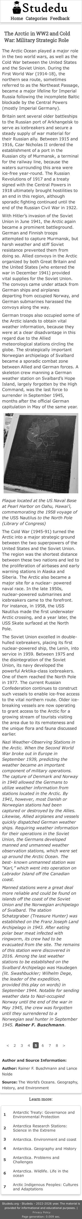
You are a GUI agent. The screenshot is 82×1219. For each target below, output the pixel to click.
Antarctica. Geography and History (44, 1148)
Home (17, 18)
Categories (36, 18)
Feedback (60, 18)
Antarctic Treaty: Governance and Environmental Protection (44, 1114)
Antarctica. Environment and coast (44, 1139)
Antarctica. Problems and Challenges (36, 1159)
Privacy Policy (42, 1212)
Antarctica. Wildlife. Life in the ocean (40, 1173)
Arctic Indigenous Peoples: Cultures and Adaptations (45, 1186)
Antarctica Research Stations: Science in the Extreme (40, 1128)
